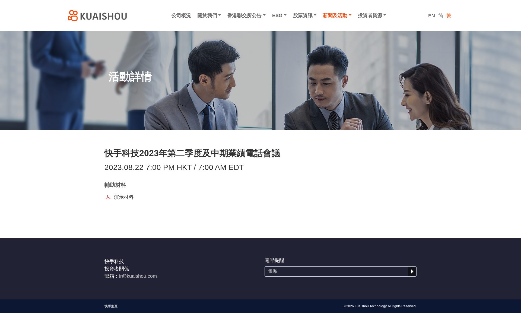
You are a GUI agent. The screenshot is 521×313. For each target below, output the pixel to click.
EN (431, 15)
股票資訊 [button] (303, 15)
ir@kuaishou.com (138, 276)
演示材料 (124, 197)
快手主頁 (110, 306)
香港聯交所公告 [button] (244, 15)
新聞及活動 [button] (335, 15)
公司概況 (181, 15)
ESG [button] (277, 15)
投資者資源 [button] (370, 15)
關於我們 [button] (207, 15)
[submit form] (412, 271)
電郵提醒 (274, 260)
